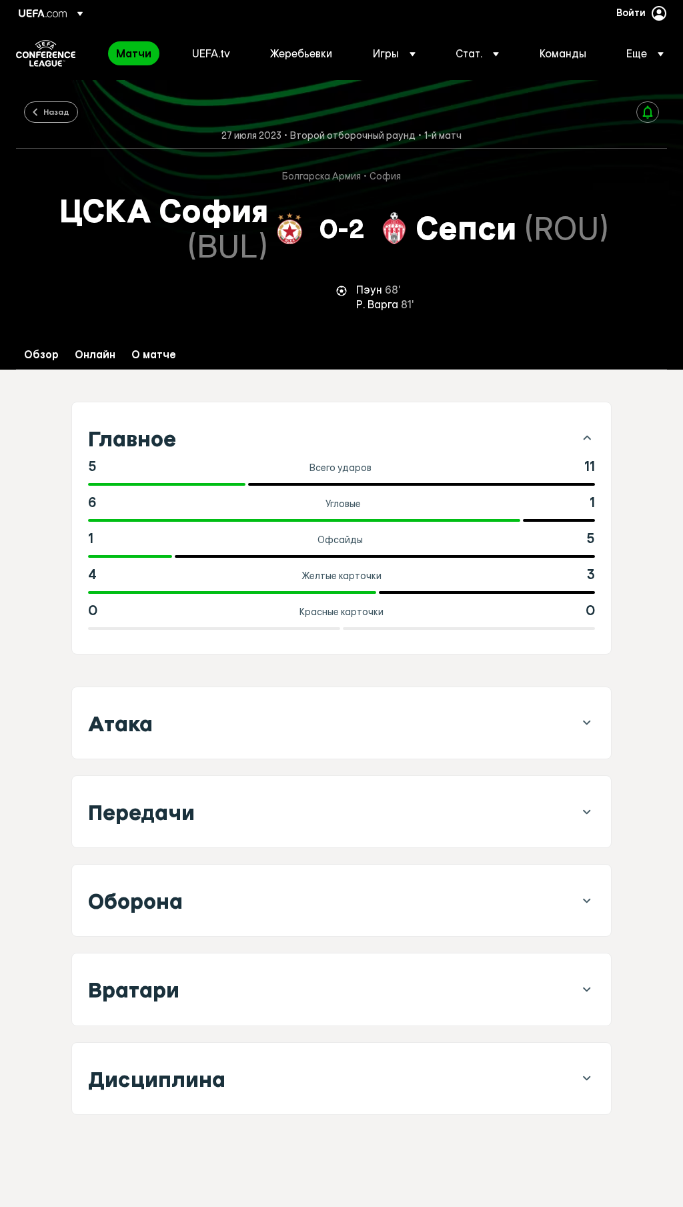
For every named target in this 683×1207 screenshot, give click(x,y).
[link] (133, 53)
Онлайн (95, 354)
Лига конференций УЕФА (45, 53)
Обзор (41, 354)
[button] (394, 53)
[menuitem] (137, 53)
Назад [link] (56, 111)
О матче (153, 354)
